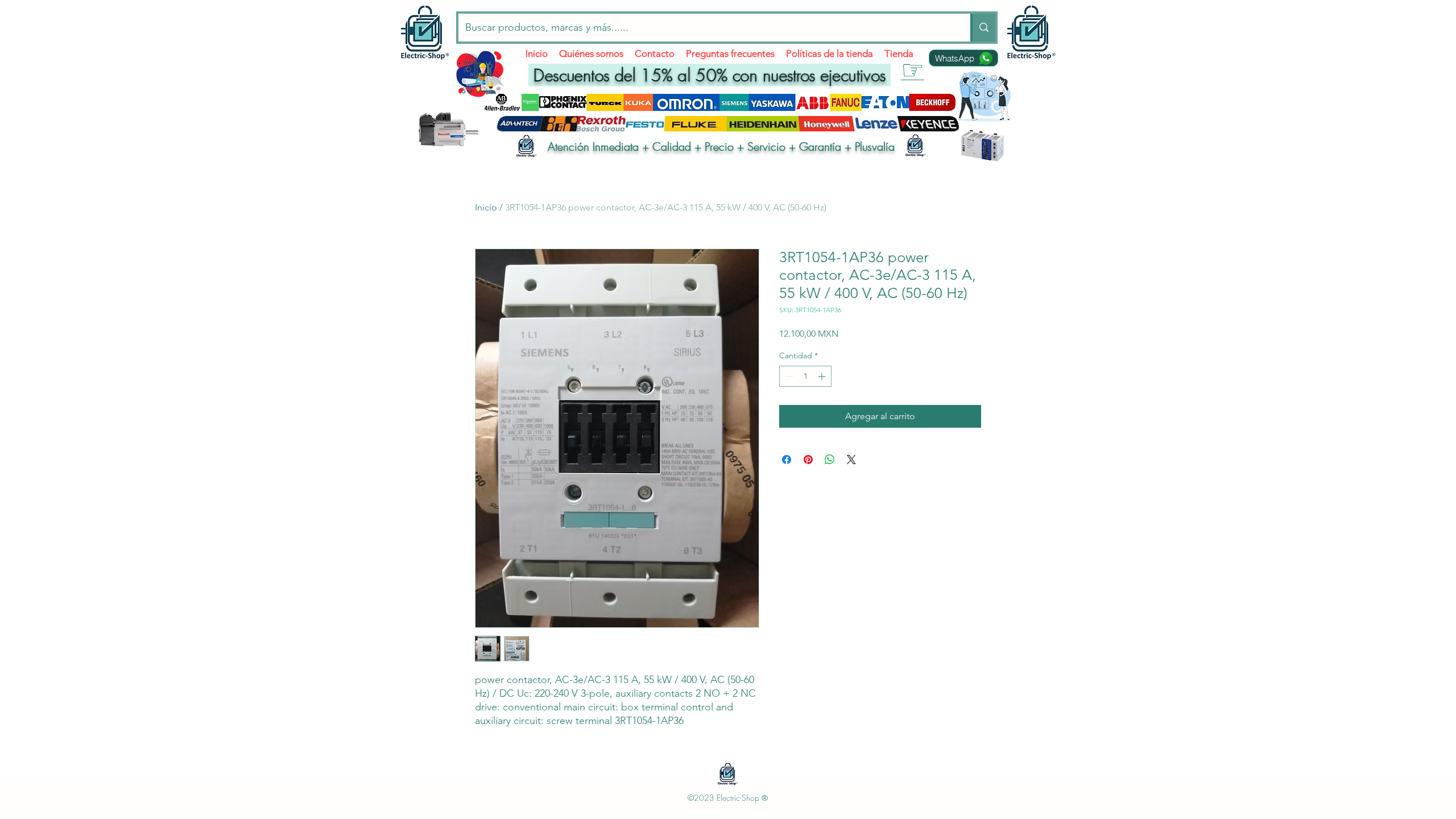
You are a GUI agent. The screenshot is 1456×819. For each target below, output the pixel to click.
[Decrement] (788, 376)
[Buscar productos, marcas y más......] (982, 28)
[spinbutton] (805, 376)
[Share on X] (851, 459)
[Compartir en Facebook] (786, 459)
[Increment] (823, 376)
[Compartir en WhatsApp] (830, 459)
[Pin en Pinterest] (808, 459)
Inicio (486, 207)
